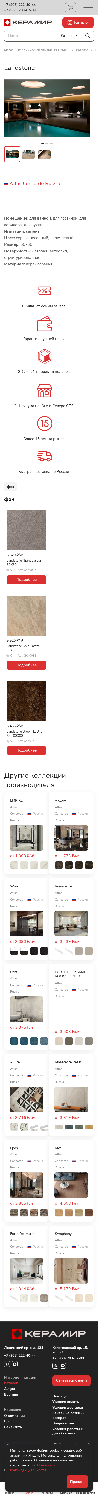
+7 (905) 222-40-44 (20, 5)
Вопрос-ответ (64, 1423)
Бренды (11, 1394)
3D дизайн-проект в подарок (44, 371)
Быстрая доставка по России (43, 471)
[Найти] (87, 36)
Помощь (59, 1396)
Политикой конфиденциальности (32, 1468)
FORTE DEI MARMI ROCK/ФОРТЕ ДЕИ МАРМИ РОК (70, 974)
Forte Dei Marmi (22, 1234)
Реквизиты (13, 1427)
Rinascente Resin (68, 1062)
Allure (15, 1062)
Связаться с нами (71, 1380)
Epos (14, 1148)
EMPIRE (16, 800)
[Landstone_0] (47, 108)
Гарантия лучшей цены (43, 338)
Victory (60, 800)
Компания (12, 1409)
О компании (14, 1415)
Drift (13, 972)
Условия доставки (67, 1407)
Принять (77, 1481)
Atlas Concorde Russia (34, 183)
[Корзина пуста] (70, 7)
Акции (9, 1388)
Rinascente (63, 886)
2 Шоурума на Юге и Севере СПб (43, 406)
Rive (58, 1148)
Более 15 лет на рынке (43, 438)
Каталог (11, 1383)
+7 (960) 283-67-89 (20, 10)
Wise (14, 886)
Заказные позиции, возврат (68, 1415)
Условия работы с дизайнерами (67, 1431)
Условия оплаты (66, 1401)
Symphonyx (64, 1234)
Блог (8, 1421)
